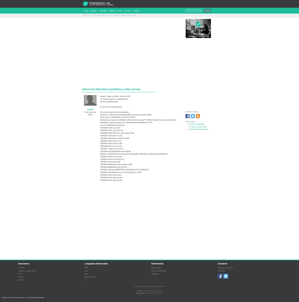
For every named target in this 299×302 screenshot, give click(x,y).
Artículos (93, 10)
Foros (120, 10)
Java (86, 271)
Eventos (128, 10)
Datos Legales (156, 268)
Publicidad (154, 274)
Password (149, 293)
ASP (86, 274)
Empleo (136, 10)
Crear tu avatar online (198, 127)
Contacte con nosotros (225, 268)
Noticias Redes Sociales (199, 129)
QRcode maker (158, 293)
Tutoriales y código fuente (27, 271)
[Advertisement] (131, 35)
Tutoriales (104, 10)
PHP (86, 268)
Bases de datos (90, 277)
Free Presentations (197, 124)
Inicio (86, 10)
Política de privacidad (158, 271)
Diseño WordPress (140, 286)
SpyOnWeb (160, 286)
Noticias (112, 10)
